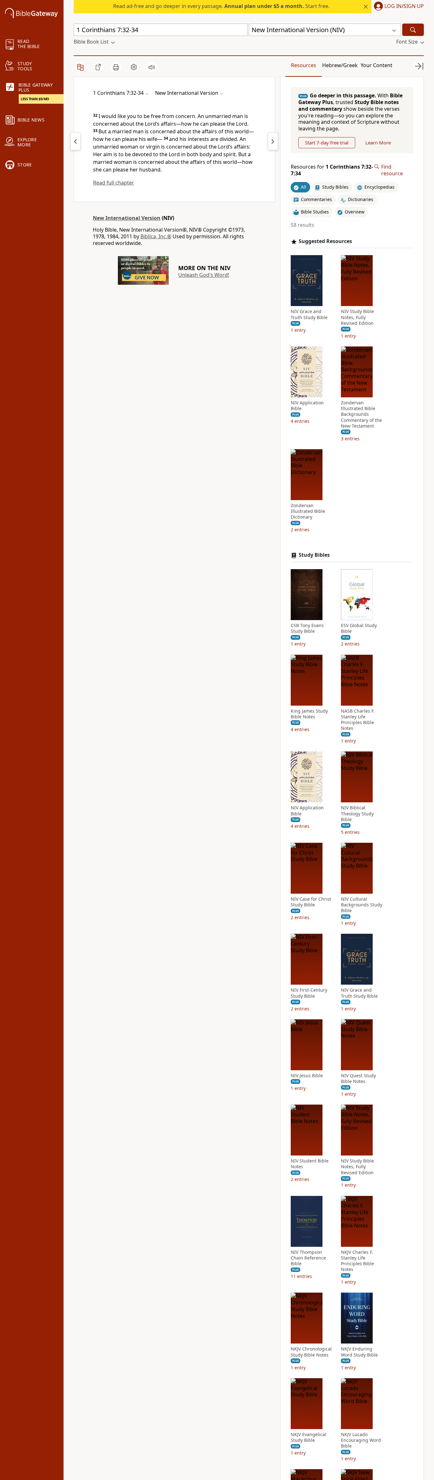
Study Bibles (314, 555)
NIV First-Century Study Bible (309, 993)
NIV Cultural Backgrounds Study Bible (361, 904)
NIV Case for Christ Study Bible (311, 902)
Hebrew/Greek (340, 65)
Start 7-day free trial (327, 142)
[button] (397, 6)
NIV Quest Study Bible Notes (358, 1078)
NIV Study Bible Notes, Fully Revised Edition (357, 317)
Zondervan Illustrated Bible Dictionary (308, 511)
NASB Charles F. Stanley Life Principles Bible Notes (358, 719)
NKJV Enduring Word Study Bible (359, 1352)
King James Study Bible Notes (309, 714)
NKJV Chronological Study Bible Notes (311, 1352)
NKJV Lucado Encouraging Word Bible (361, 1440)
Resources (303, 65)
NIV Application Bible (307, 405)
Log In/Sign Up (404, 6)
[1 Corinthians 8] (273, 141)
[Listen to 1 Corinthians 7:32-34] (151, 67)
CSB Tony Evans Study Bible (307, 628)
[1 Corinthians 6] (76, 141)
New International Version (126, 217)
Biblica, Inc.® (155, 236)
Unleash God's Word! (203, 274)
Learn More (378, 142)
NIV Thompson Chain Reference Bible (308, 1258)
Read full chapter (113, 182)
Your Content (376, 65)
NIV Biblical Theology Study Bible (357, 813)
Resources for (332, 170)
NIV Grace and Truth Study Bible (309, 314)
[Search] (413, 30)
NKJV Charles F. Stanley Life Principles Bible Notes (357, 1261)
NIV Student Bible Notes (310, 1163)
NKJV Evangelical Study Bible (308, 1437)
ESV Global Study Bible (359, 628)
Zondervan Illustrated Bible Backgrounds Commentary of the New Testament (361, 414)
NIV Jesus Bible (307, 1076)
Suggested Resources (325, 241)
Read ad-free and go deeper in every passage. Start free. (221, 6)
